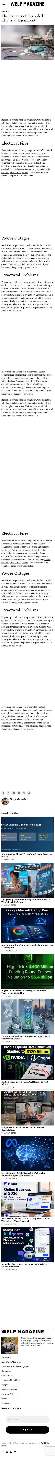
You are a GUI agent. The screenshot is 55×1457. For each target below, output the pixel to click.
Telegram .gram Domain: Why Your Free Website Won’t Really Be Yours (25, 900)
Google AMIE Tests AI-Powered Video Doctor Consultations (23, 1128)
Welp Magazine (19, 799)
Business (5, 11)
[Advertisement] (27, 89)
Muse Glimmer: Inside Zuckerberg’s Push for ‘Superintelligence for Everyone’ (23, 1174)
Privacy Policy (7, 1375)
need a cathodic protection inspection (25, 171)
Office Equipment (9, 1390)
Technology (6, 1403)
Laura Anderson (10, 905)
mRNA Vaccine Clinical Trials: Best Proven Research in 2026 (26, 855)
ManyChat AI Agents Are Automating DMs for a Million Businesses (24, 1265)
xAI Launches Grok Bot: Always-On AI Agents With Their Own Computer (25, 1037)
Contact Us (6, 1371)
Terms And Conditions (11, 1380)
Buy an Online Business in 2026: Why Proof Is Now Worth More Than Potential (25, 1219)
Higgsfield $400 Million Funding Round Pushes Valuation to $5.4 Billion (23, 992)
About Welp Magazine (11, 1362)
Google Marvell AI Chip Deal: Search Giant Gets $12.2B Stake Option (27, 946)
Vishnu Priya (9, 859)
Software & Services (10, 1394)
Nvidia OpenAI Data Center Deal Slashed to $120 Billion (24, 1083)
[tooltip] (3, 793)
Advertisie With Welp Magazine (15, 1366)
